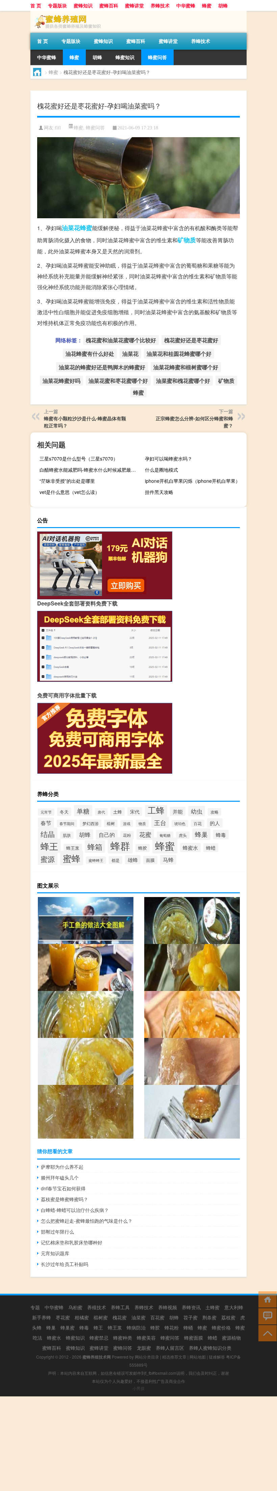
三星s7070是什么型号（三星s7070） (79, 458)
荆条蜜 (209, 1317)
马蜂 (168, 860)
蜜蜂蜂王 (96, 860)
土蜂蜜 (212, 1307)
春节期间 (66, 823)
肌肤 (67, 835)
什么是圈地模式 (161, 469)
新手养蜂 (41, 1317)
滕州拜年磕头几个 (60, 1177)
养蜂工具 (120, 1307)
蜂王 (49, 846)
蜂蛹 (188, 1327)
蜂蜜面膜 (193, 1337)
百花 (198, 823)
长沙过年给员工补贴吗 (64, 1264)
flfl (58, 127)
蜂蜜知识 (125, 57)
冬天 (64, 812)
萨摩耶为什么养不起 (62, 1166)
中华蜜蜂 (185, 5)
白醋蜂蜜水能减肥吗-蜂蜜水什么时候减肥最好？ (90, 469)
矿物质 (187, 239)
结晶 (48, 834)
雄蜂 (133, 859)
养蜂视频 (167, 1307)
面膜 (150, 860)
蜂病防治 (136, 1327)
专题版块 (57, 5)
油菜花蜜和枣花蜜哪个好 (118, 380)
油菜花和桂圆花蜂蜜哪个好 (179, 353)
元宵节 (46, 812)
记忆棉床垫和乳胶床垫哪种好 (71, 1242)
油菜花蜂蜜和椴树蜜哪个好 (185, 367)
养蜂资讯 (191, 1307)
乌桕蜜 (75, 1307)
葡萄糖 (165, 835)
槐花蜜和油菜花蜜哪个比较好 (121, 340)
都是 (115, 860)
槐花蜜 (119, 1317)
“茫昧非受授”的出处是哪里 (67, 480)
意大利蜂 (233, 1307)
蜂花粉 (172, 1327)
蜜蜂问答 (122, 1347)
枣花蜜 (63, 1317)
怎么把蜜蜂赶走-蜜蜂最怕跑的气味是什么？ (86, 1220)
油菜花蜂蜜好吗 (61, 380)
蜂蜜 (206, 5)
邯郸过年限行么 (57, 1231)
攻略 (214, 812)
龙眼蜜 (144, 1347)
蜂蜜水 (190, 847)
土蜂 (117, 812)
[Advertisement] (138, 1443)
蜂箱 (94, 846)
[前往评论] (266, 1315)
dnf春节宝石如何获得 (63, 1188)
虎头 (183, 835)
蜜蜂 (71, 858)
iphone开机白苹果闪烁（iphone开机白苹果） (192, 480)
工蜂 (156, 810)
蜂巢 (201, 834)
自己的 (107, 835)
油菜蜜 (138, 1317)
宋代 (135, 811)
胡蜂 (223, 5)
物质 (142, 823)
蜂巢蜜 (67, 1327)
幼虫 (196, 811)
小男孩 (138, 1388)
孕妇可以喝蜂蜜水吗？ (168, 458)
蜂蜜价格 (221, 1327)
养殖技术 (96, 1307)
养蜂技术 (160, 5)
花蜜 (145, 834)
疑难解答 (217, 1357)
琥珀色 (179, 823)
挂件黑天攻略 (159, 492)
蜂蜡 (211, 847)
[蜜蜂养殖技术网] (65, 13)
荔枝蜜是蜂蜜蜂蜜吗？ (64, 1199)
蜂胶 (142, 848)
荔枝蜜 (228, 1317)
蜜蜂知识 (83, 5)
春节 (46, 823)
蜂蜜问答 (157, 57)
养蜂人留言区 (170, 1347)
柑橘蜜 (82, 1317)
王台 (160, 822)
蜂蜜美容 (146, 1337)
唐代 (101, 812)
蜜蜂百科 (108, 5)
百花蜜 (157, 1317)
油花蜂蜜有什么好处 (90, 353)
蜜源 (48, 859)
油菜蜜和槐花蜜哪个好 (183, 380)
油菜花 (71, 227)
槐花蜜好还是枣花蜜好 (191, 340)
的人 (215, 822)
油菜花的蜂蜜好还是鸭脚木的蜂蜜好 (102, 367)
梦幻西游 (90, 823)
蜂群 (120, 845)
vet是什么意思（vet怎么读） (70, 492)
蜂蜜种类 (122, 1337)
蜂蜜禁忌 (99, 1337)
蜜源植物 (231, 1337)
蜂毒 (221, 834)
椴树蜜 (101, 1317)
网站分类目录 (147, 1357)
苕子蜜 (190, 1317)
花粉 (127, 835)
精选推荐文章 (174, 1357)
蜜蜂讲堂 (134, 5)
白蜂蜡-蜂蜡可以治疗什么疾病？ (75, 1210)
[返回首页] (266, 1299)
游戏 (126, 823)
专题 (35, 1307)
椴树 (111, 823)
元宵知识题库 (55, 1253)
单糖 (83, 810)
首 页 (35, 5)
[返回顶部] (266, 1332)
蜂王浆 (72, 848)
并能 (178, 811)
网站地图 (198, 1357)
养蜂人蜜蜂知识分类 (210, 1347)
